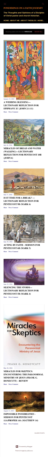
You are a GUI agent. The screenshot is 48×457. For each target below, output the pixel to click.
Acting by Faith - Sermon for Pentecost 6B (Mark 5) (22, 246)
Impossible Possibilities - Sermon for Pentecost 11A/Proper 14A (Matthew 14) (21, 417)
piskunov (30, 450)
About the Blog (28, 20)
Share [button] (5, 112)
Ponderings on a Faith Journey (23, 8)
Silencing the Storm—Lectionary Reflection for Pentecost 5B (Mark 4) (21, 290)
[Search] (43, 3)
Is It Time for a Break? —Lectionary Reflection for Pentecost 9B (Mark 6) (21, 201)
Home (6, 20)
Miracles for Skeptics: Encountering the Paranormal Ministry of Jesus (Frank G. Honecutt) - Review (23, 376)
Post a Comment (13, 112)
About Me (14, 20)
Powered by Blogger (25, 446)
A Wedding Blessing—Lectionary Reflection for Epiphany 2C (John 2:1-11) (21, 105)
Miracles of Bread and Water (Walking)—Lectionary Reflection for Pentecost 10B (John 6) (22, 153)
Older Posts (39, 433)
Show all (38, 32)
